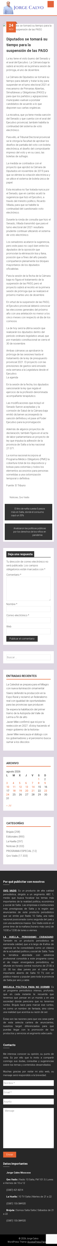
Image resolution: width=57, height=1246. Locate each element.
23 (45, 790)
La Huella (11, 841)
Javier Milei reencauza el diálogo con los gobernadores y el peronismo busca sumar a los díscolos (28, 738)
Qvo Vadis (24, 497)
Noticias (14, 497)
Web (8, 626)
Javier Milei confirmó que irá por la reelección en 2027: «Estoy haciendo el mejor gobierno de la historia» (28, 725)
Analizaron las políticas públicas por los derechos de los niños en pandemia (29, 531)
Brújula (10, 831)
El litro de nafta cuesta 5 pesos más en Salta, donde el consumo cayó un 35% (28, 512)
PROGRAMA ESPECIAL (19, 851)
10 (7, 786)
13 (26, 786)
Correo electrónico (17, 615)
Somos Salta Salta (26, 1210)
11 (14, 786)
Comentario (13, 574)
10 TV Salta (25, 1196)
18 (14, 790)
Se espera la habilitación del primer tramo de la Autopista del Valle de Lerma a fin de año (25, 713)
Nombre (11, 604)
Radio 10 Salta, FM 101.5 (32, 1179)
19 (20, 790)
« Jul (8, 805)
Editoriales (12, 836)
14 (33, 786)
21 (33, 790)
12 (20, 786)
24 (7, 794)
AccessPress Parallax (38, 1242)
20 (26, 790)
